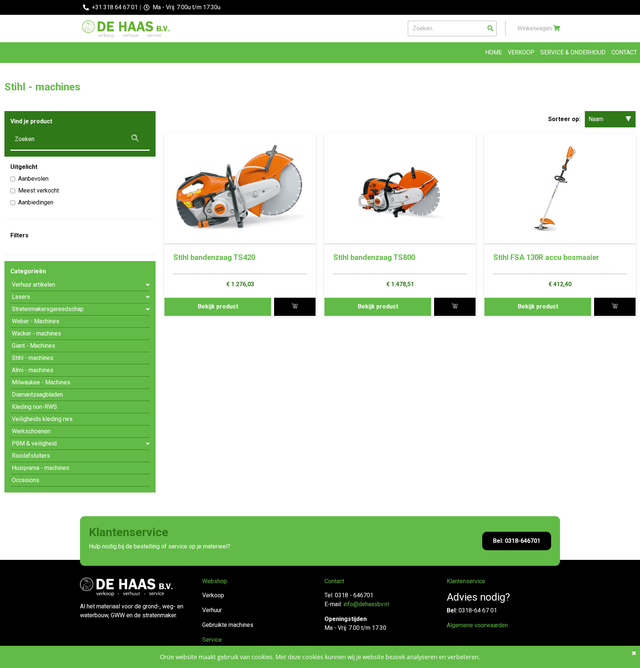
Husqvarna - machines (40, 467)
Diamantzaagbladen (37, 394)
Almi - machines (32, 370)
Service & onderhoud (573, 52)
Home (493, 52)
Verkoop (521, 52)
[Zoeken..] (490, 28)
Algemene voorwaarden (477, 625)
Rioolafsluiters (31, 455)
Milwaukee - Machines (41, 382)
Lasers (21, 296)
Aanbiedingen (35, 202)
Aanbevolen (33, 178)
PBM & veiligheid (34, 443)
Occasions (25, 480)
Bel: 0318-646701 (516, 540)
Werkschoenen (31, 431)
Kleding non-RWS (34, 406)
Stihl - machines (32, 357)
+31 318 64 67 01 (115, 7)
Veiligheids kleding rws (42, 418)
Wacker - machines (36, 333)
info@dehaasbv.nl (366, 604)
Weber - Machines (35, 321)
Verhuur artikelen (33, 284)
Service (212, 639)
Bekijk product (218, 306)
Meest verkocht (38, 190)
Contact (624, 52)
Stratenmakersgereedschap (48, 309)
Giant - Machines (33, 345)
